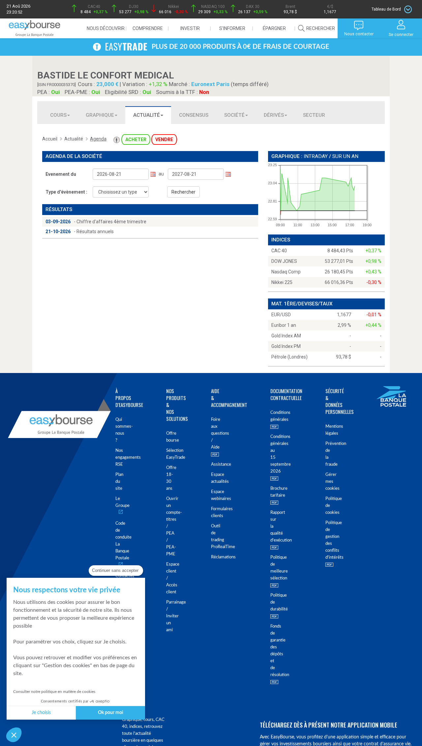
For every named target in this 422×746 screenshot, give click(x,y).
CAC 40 (279, 250)
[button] (14, 735)
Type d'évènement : (66, 192)
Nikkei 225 (281, 282)
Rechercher (183, 192)
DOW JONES (284, 261)
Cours (58, 115)
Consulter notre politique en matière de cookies (54, 692)
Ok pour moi (110, 712)
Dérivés (274, 115)
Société (234, 115)
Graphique (100, 115)
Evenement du (60, 174)
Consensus (193, 115)
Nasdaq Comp (286, 271)
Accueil (49, 138)
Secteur (314, 115)
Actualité (146, 115)
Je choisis (41, 712)
